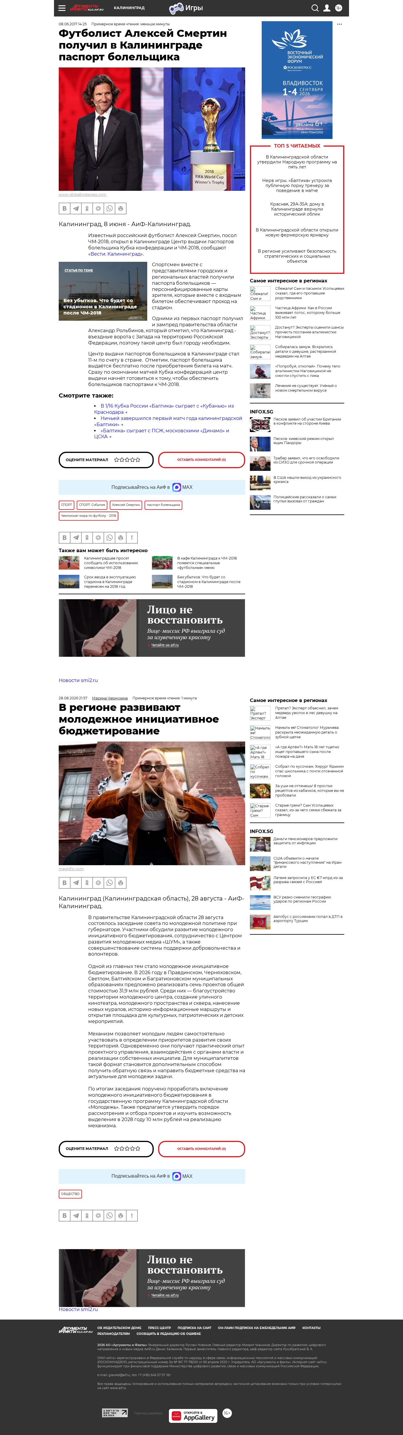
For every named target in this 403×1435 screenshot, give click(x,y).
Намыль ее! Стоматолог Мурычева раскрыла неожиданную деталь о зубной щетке (307, 732)
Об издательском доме (119, 1328)
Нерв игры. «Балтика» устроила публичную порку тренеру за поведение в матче (297, 185)
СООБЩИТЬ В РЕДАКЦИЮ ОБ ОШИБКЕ (169, 1334)
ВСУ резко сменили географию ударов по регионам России (302, 899)
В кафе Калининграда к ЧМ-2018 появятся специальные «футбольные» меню (207, 563)
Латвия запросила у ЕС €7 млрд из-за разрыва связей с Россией (308, 880)
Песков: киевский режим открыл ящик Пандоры (303, 441)
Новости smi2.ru (78, 680)
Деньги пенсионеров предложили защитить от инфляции (305, 841)
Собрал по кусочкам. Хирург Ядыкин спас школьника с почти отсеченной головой (309, 771)
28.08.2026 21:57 (73, 698)
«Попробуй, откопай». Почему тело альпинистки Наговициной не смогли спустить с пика (307, 371)
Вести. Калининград (115, 254)
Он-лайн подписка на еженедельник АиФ (257, 1328)
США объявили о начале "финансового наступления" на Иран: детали (307, 862)
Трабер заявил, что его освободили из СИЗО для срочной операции (306, 460)
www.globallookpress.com (83, 194)
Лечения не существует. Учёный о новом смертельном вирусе (306, 388)
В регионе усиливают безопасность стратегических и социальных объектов (297, 256)
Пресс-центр (159, 1328)
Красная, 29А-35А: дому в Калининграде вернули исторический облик (297, 209)
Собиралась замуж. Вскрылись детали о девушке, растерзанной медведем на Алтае (305, 351)
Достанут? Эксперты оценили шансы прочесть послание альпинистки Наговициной (309, 332)
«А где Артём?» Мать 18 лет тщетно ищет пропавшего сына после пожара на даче (307, 752)
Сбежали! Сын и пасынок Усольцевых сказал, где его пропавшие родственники (309, 293)
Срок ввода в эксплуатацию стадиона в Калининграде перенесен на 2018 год (110, 582)
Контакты (311, 1328)
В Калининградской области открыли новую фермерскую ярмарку (297, 233)
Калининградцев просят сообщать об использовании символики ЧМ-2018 (111, 563)
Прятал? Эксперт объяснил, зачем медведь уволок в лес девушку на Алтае (306, 713)
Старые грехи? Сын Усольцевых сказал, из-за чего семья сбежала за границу (308, 810)
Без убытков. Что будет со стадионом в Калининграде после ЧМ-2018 (208, 582)
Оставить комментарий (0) (201, 460)
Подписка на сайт (194, 1328)
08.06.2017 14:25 (73, 24)
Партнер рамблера (148, 1413)
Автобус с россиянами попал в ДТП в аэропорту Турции (308, 919)
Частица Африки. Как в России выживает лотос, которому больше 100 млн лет (307, 313)
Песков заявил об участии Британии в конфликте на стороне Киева (307, 421)
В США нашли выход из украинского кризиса (307, 480)
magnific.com (71, 869)
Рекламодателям (113, 1334)
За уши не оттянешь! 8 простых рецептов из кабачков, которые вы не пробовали (309, 790)
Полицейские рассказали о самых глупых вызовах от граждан (304, 499)
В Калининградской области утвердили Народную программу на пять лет (297, 162)
